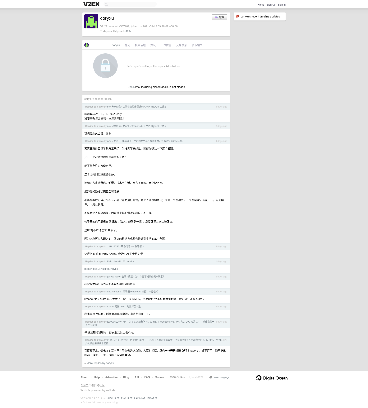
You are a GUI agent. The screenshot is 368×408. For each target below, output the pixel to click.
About (84, 377)
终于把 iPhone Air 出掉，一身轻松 (140, 291)
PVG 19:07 (126, 398)
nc (108, 106)
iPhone (117, 291)
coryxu (116, 45)
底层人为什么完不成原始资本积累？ (146, 276)
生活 (115, 140)
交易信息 (181, 45)
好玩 (153, 45)
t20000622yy (114, 321)
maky (110, 306)
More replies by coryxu (100, 363)
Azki (109, 140)
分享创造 (116, 106)
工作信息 (166, 45)
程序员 (124, 339)
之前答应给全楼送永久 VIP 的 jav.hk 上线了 (145, 106)
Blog (126, 377)
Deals (131, 87)
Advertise (111, 377)
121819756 (113, 246)
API (137, 377)
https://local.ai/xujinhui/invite (101, 269)
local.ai (130, 261)
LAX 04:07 (139, 398)
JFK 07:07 (152, 398)
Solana (159, 377)
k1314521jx (113, 339)
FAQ (147, 377)
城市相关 (197, 45)
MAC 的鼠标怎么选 (131, 306)
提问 (127, 45)
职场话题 (125, 246)
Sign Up (271, 4)
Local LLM (119, 261)
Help (97, 377)
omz (109, 291)
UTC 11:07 (113, 398)
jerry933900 (113, 276)
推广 (125, 321)
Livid (109, 261)
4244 (129, 31)
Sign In (282, 4)
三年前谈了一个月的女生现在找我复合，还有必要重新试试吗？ (152, 140)
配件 (117, 306)
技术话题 (140, 45)
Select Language (220, 377)
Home (261, 4)
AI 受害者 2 (138, 246)
